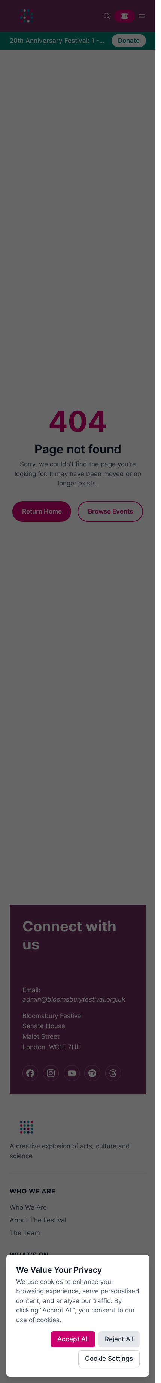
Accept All (73, 1339)
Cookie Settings (109, 1358)
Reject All (119, 1339)
